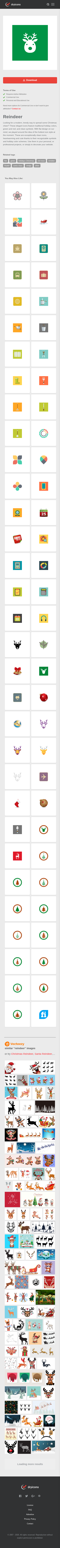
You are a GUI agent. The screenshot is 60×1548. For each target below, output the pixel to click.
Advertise (30, 1514)
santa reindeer (43, 1053)
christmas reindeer (22, 1053)
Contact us (16, 109)
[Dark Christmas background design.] (11, 1407)
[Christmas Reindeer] (11, 1227)
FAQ (30, 1510)
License (30, 1505)
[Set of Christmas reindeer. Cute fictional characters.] (20, 1297)
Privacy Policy (30, 1519)
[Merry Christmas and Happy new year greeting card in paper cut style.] (43, 1447)
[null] (22, 1067)
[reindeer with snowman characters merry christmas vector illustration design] (25, 1174)
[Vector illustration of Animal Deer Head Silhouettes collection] (27, 1434)
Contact (30, 1524)
